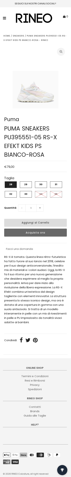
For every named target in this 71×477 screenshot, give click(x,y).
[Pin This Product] (35, 340)
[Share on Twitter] (27, 340)
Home (6, 35)
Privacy (35, 385)
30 (40, 184)
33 (25, 194)
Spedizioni (35, 389)
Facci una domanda (19, 249)
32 (10, 194)
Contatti (35, 407)
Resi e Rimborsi (35, 380)
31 (56, 184)
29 (25, 184)
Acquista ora (35, 232)
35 (56, 194)
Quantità (10, 208)
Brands (35, 411)
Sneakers (18, 35)
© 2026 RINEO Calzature (16, 473)
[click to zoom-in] (61, 52)
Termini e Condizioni (34, 376)
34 (41, 194)
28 (10, 184)
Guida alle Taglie (35, 415)
